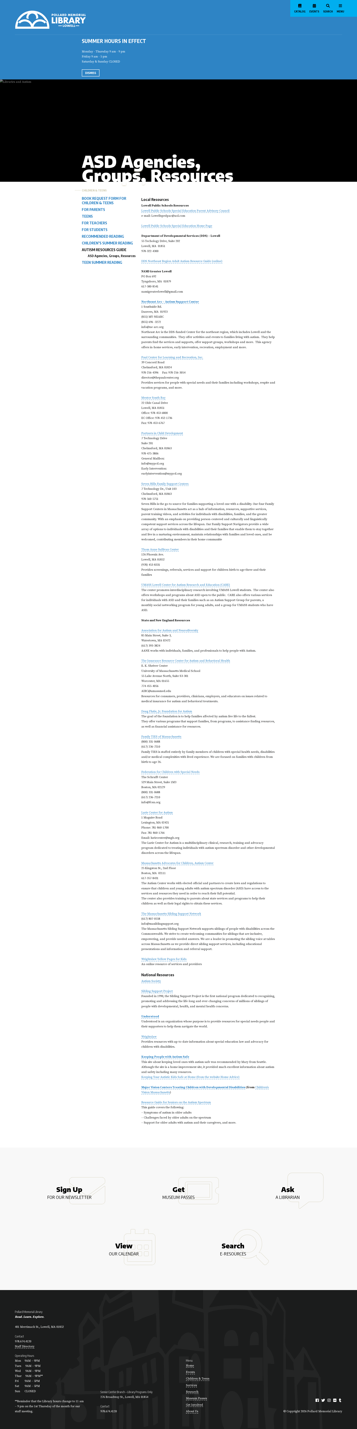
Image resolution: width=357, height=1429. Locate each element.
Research (192, 1392)
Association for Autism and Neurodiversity (169, 630)
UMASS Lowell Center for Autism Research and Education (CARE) (185, 585)
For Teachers (94, 223)
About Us (192, 1411)
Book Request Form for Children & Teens (104, 200)
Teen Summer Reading (102, 262)
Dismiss (90, 73)
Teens (87, 216)
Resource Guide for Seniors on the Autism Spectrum (176, 1102)
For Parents (93, 209)
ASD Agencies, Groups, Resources (112, 256)
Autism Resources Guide (104, 249)
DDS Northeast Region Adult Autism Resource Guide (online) (181, 261)
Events (190, 1372)
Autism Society (151, 981)
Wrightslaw (149, 1037)
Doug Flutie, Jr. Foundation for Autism (166, 711)
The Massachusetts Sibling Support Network (171, 914)
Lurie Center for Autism (157, 812)
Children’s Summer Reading (107, 243)
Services (191, 1385)
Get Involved (194, 1405)
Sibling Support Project (157, 991)
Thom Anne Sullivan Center (160, 549)
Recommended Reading (103, 236)
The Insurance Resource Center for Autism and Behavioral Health (185, 661)
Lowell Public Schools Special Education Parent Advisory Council (185, 211)
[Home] (65, 19)
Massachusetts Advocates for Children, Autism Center (177, 863)
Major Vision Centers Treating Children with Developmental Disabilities (193, 1087)
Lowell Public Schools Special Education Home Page (176, 226)
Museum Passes (196, 1398)
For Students (94, 229)
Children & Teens (94, 190)
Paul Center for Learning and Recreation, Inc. (172, 357)
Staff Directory (24, 1346)
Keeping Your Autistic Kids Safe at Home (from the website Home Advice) (190, 1077)
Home (190, 1365)
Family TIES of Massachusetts (161, 736)
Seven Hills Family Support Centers (165, 484)
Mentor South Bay (153, 398)
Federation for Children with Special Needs (170, 772)
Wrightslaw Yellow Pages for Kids (163, 959)
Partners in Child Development (162, 433)
